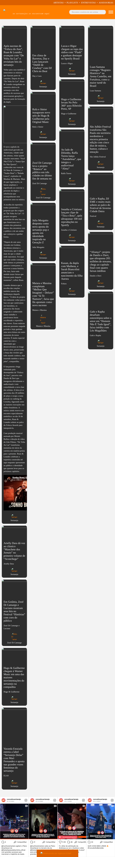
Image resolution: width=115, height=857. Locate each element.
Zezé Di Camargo (14, 643)
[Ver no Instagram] (26, 800)
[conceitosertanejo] (3, 800)
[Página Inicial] (31, 10)
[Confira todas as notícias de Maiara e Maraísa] (43, 319)
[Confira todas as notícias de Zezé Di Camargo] (14, 637)
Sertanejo (14, 520)
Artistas (58, 2)
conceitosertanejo (14, 799)
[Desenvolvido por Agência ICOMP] (57, 853)
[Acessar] (14, 276)
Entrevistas (88, 2)
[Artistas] (110, 12)
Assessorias (106, 2)
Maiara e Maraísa (43, 326)
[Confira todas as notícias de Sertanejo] (14, 516)
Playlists (72, 2)
